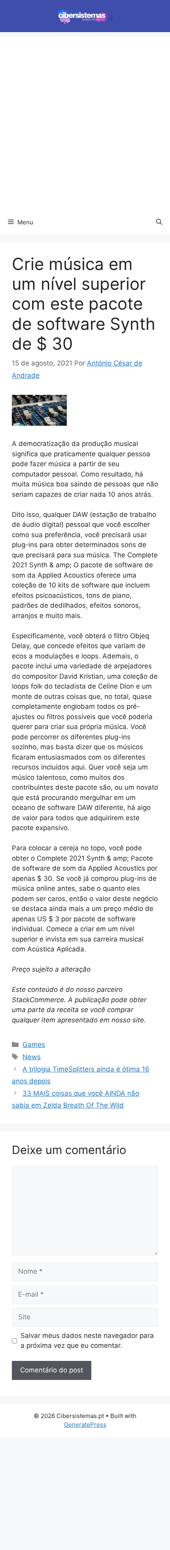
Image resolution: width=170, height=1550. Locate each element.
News (32, 1057)
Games (34, 1045)
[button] (159, 222)
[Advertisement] (85, 121)
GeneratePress (85, 1424)
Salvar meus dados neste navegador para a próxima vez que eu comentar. (87, 1341)
